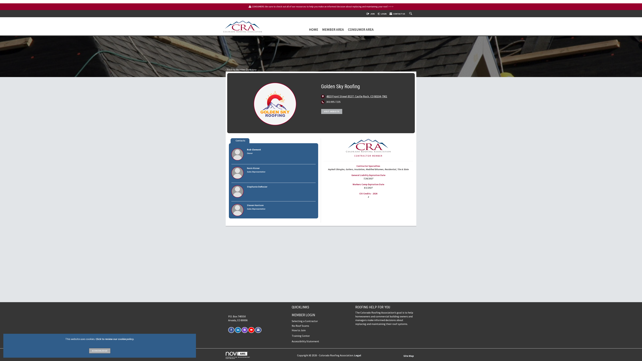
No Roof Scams (300, 325)
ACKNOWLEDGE (100, 350)
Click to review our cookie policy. (115, 339)
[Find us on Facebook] (231, 330)
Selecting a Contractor (305, 321)
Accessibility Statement (305, 341)
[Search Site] (411, 13)
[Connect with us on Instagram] (245, 330)
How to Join (299, 330)
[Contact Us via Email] (258, 330)
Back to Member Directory (241, 69)
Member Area (333, 30)
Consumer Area (361, 30)
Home (313, 30)
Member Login (303, 315)
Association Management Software (238, 358)
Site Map (408, 355)
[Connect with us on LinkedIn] (238, 330)
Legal (357, 355)
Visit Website (331, 111)
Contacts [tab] (240, 140)
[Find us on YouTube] (251, 330)
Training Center (301, 335)
